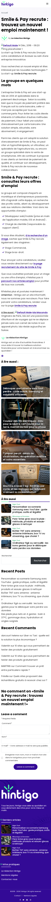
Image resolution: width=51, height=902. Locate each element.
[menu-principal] (47, 3)
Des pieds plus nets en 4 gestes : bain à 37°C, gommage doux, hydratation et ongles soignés (23, 617)
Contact (17, 896)
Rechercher (7, 555)
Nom (4, 737)
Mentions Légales (9, 875)
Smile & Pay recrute (25, 305)
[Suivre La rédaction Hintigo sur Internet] (2, 356)
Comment (7, 723)
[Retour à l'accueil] (20, 4)
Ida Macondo (40, 312)
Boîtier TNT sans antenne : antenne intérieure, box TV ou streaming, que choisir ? (25, 596)
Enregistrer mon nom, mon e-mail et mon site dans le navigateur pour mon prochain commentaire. (25, 757)
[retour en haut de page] (47, 888)
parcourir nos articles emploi (17, 281)
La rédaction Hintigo (20, 38)
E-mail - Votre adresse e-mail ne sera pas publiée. (25, 746)
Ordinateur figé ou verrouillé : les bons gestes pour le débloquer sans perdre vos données (24, 607)
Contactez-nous (9, 879)
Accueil (4, 12)
